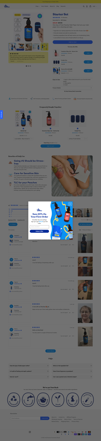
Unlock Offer (39, 231)
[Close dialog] (70, 204)
